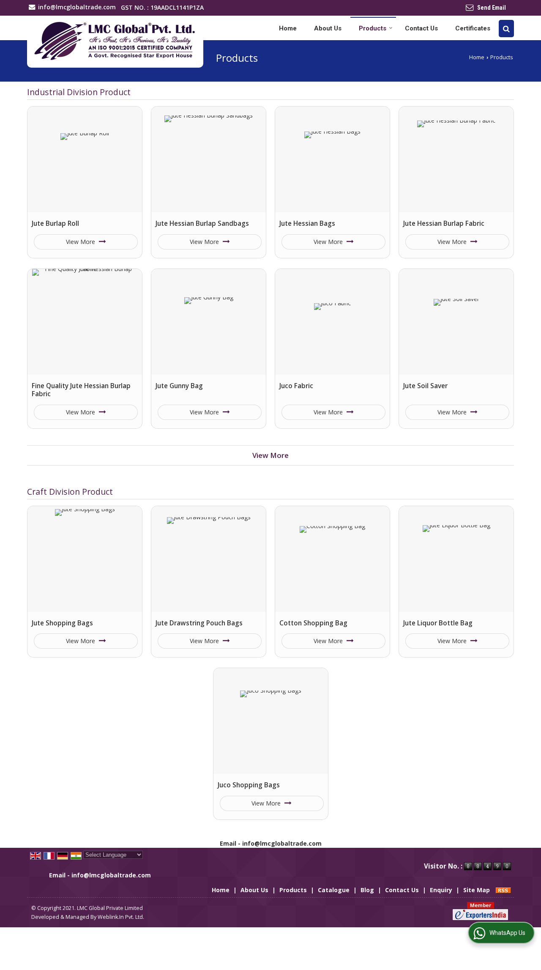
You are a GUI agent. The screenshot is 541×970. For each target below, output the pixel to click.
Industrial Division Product (79, 92)
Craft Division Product (70, 491)
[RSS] (503, 890)
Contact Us (421, 28)
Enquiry (441, 890)
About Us (328, 28)
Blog (367, 890)
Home (288, 28)
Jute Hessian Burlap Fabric (443, 223)
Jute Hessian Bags (307, 223)
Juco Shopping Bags (249, 785)
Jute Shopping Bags (62, 623)
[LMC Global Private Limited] (115, 41)
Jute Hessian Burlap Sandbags (202, 223)
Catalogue (334, 890)
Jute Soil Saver (425, 385)
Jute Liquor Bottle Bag (438, 623)
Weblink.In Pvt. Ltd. (121, 917)
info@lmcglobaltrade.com (77, 7)
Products (372, 28)
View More (81, 242)
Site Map (476, 890)
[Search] (506, 28)
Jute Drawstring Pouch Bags (199, 623)
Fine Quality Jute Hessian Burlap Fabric (81, 390)
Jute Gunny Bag (179, 385)
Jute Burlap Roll (55, 223)
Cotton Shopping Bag (313, 623)
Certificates (472, 28)
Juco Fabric (296, 385)
